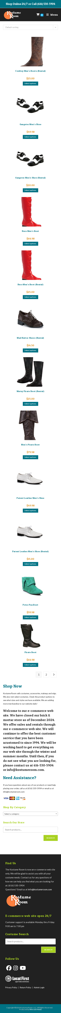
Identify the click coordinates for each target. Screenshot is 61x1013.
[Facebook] (9, 968)
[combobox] (30, 814)
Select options (30, 83)
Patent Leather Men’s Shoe (30, 498)
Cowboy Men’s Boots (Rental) (30, 71)
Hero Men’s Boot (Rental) (30, 284)
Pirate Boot (30, 652)
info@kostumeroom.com (40, 889)
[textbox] (30, 814)
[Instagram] (15, 968)
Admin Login (39, 987)
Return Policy (25, 987)
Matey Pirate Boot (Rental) (30, 391)
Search (50, 838)
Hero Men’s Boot (30, 231)
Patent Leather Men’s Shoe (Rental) (30, 551)
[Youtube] (23, 968)
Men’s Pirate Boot (30, 444)
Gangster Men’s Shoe (30, 124)
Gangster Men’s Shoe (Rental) (30, 177)
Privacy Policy (11, 987)
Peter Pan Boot (30, 604)
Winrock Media (35, 1009)
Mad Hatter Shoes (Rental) (30, 338)
